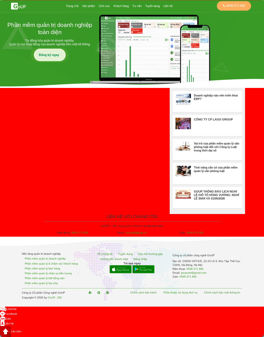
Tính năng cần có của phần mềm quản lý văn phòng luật (216, 169)
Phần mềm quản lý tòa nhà (41, 283)
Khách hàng (121, 6)
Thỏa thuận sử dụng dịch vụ (180, 292)
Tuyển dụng (152, 6)
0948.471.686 (194, 232)
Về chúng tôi (104, 254)
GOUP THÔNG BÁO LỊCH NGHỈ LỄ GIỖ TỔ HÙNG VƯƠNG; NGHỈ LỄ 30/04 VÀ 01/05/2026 (216, 195)
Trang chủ (72, 6)
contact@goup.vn (136, 232)
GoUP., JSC (55, 297)
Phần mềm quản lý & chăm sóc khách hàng (51, 263)
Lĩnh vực (104, 6)
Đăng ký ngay (50, 55)
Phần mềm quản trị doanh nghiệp (45, 258)
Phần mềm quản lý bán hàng (42, 268)
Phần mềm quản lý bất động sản (45, 278)
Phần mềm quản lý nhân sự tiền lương (48, 273)
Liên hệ (168, 6)
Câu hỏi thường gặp (150, 254)
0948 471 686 (79, 232)
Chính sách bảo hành (143, 292)
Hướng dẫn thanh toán (114, 258)
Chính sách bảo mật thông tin (222, 292)
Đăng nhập (140, 258)
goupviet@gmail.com (194, 272)
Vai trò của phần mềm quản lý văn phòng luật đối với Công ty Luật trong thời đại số (216, 147)
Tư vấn (136, 6)
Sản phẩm (88, 6)
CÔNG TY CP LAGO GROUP (213, 119)
